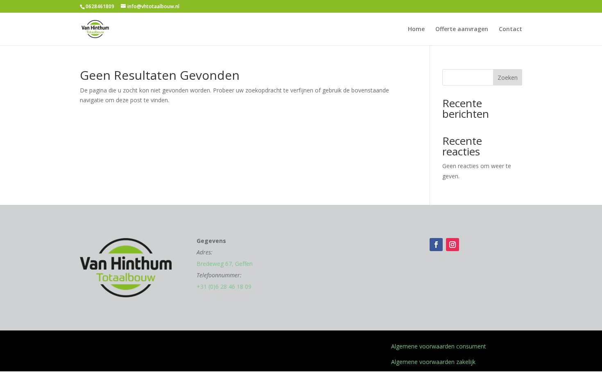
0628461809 (100, 6)
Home (416, 29)
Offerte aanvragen (461, 29)
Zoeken (508, 77)
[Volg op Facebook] (436, 244)
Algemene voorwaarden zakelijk (433, 362)
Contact (510, 29)
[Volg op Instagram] (452, 244)
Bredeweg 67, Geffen (225, 263)
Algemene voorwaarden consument (438, 346)
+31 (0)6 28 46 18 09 (224, 286)
